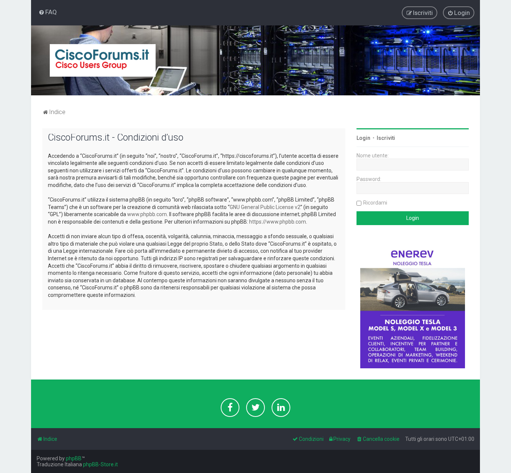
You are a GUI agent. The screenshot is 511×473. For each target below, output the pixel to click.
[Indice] (103, 60)
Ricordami (375, 203)
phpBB (74, 458)
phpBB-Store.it (100, 464)
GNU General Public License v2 (265, 207)
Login (363, 138)
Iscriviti (386, 138)
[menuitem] (48, 12)
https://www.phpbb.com (277, 222)
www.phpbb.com (147, 214)
